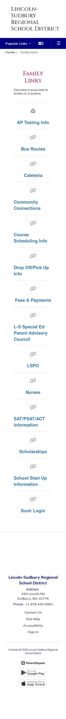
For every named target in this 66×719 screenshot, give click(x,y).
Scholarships (33, 451)
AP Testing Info (33, 122)
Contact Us (33, 612)
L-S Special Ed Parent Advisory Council (30, 332)
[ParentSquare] (33, 663)
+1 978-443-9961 (39, 604)
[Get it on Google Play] (33, 672)
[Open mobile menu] (58, 43)
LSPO (33, 365)
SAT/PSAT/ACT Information (29, 421)
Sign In (33, 632)
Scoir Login (33, 510)
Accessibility (33, 625)
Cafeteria (33, 175)
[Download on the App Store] (33, 683)
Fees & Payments (33, 300)
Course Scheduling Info (30, 237)
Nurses (33, 392)
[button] (18, 43)
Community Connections (27, 205)
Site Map (33, 619)
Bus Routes (33, 149)
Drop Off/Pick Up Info (31, 270)
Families (10, 52)
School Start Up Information (30, 481)
